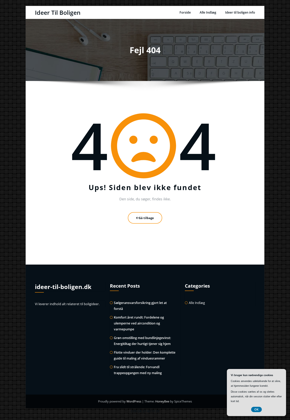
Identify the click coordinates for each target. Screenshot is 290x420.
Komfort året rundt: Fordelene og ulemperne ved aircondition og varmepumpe (139, 323)
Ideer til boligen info (240, 12)
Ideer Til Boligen (57, 12)
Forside (185, 12)
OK (256, 409)
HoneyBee (162, 401)
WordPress (134, 401)
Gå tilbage (146, 218)
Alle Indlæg (208, 12)
